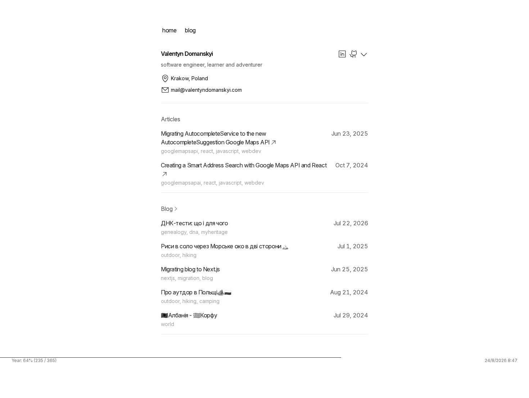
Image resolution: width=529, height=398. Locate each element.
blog (190, 30)
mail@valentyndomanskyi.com (206, 90)
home (169, 30)
